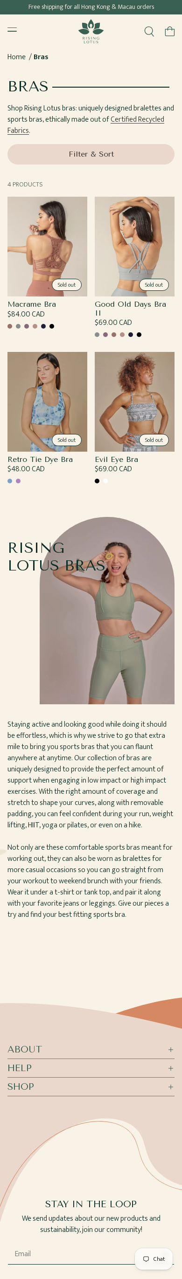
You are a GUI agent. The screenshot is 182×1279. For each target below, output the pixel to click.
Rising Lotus (99, 1275)
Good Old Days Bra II (130, 308)
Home (16, 57)
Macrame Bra (31, 304)
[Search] (149, 31)
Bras (41, 57)
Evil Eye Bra (116, 459)
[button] (170, 31)
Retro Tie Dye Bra (40, 459)
